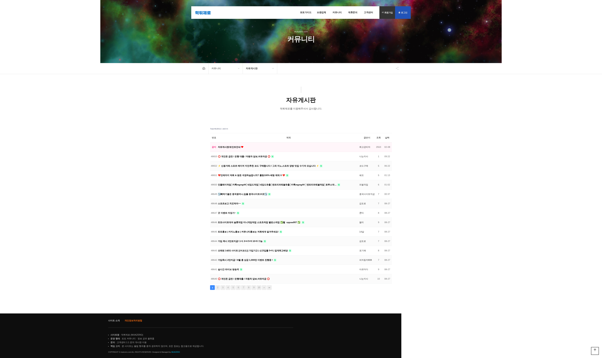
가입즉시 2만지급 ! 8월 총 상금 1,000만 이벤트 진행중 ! (245, 260)
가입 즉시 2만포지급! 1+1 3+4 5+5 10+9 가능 (240, 241)
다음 (264, 287)
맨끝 (269, 287)
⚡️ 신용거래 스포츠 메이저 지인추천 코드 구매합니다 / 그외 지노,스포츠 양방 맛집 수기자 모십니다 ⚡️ (268, 166)
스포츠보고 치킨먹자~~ (229, 203)
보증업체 (321, 12)
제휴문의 (352, 12)
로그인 (404, 12)
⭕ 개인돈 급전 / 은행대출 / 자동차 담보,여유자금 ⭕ (244, 279)
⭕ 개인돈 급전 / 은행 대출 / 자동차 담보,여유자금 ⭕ (244, 156)
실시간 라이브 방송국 (229, 269)
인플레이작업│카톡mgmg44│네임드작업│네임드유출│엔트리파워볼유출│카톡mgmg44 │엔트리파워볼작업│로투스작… (277, 184)
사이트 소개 (114, 320)
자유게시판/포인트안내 (229, 147)
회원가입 (388, 12)
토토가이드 (306, 12)
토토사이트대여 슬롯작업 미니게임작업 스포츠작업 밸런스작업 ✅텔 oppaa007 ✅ (259, 222)
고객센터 (368, 12)
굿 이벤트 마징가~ (227, 213)
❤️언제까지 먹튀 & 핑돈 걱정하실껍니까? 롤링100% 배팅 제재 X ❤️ (252, 175)
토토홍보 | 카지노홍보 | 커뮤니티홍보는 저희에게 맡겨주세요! (248, 231)
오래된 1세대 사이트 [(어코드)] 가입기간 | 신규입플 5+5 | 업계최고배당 (253, 250)
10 (259, 287)
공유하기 (396, 68)
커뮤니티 (337, 12)
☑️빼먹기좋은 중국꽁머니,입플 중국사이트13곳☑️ (243, 194)
